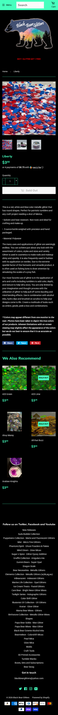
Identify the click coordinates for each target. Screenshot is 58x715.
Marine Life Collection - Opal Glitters (29, 582)
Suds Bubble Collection (29, 534)
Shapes (29, 618)
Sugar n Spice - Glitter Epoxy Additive (29, 554)
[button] (29, 167)
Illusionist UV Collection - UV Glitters (29, 602)
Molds (29, 647)
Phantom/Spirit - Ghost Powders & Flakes (29, 546)
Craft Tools (29, 651)
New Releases (29, 530)
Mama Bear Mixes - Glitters (29, 610)
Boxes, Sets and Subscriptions (29, 663)
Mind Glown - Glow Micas (29, 550)
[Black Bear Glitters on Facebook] (25, 689)
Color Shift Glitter (29, 598)
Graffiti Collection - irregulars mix (29, 558)
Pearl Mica (29, 638)
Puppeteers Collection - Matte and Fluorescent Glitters (29, 538)
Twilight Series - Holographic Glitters (29, 594)
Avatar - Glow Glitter (29, 606)
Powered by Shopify (40, 697)
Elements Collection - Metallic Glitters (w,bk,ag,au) (29, 574)
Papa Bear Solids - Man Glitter (29, 622)
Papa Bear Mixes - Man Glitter (29, 626)
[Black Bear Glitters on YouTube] (36, 689)
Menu (9, 5)
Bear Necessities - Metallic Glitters (29, 570)
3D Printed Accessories (29, 655)
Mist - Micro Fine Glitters (29, 542)
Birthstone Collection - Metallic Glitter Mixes (29, 614)
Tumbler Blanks (29, 659)
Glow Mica (29, 642)
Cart (54, 6)
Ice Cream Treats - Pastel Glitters (29, 586)
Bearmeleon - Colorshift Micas (29, 634)
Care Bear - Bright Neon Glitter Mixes (29, 590)
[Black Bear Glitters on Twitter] (20, 689)
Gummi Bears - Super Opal (29, 562)
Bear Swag (29, 667)
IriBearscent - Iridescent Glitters (29, 578)
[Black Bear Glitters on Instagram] (30, 689)
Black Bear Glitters (21, 697)
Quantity (6, 175)
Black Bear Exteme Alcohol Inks (29, 630)
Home (5, 71)
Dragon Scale (29, 566)
